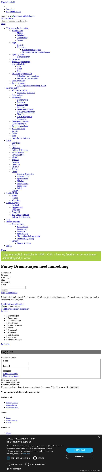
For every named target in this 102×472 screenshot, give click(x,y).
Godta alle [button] (79, 450)
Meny (3, 23)
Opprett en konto (13, 11)
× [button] (99, 437)
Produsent (5, 344)
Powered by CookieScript (90, 471)
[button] (35, 468)
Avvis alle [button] (79, 456)
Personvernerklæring (11, 420)
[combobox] (13, 21)
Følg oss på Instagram (12, 407)
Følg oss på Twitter (11, 405)
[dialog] (51, 453)
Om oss (8, 418)
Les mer (26, 453)
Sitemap (8, 422)
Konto (3, 250)
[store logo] (23, 16)
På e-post (8, 433)
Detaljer (4, 311)
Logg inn (10, 9)
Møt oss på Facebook (12, 402)
